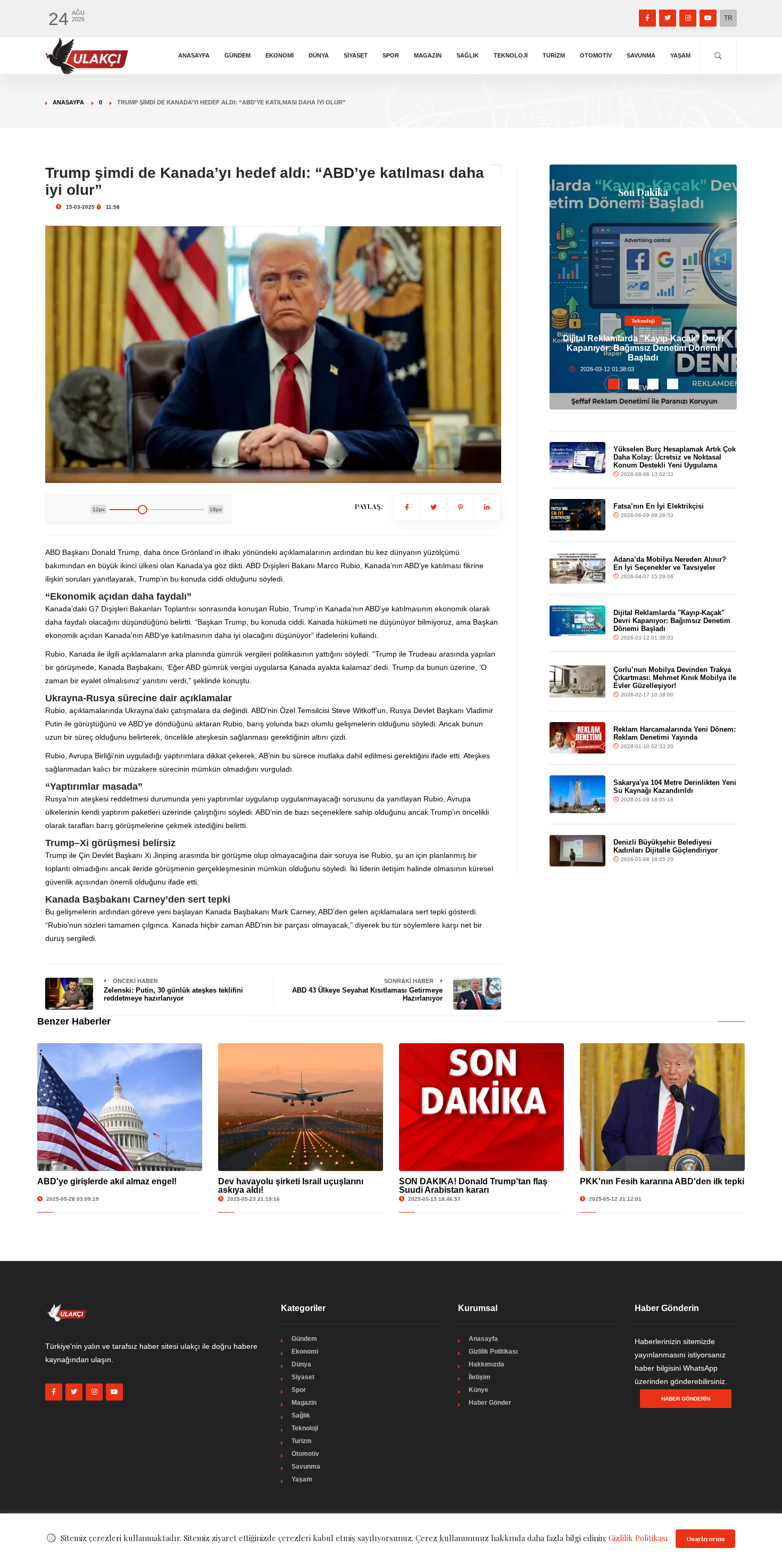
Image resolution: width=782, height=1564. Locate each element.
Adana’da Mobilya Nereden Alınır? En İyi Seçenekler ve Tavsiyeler (669, 563)
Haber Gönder (490, 1402)
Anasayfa (194, 55)
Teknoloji (511, 55)
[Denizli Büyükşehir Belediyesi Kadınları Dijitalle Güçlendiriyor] (578, 850)
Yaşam (680, 55)
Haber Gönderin (685, 1399)
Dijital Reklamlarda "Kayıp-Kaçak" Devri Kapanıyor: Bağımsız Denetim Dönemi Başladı (643, 348)
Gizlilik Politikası (493, 1351)
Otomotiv (596, 55)
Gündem (237, 55)
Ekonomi (279, 55)
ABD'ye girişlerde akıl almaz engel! (107, 1181)
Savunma (641, 55)
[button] (613, 384)
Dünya (319, 55)
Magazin (428, 55)
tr (728, 18)
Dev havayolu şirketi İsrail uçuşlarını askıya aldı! (290, 1185)
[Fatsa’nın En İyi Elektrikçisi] (578, 514)
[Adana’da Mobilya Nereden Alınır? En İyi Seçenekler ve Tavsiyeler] (578, 568)
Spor (390, 55)
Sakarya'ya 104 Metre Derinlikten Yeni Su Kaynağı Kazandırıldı (674, 787)
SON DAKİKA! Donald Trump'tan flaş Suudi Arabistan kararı (473, 1185)
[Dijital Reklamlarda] (578, 620)
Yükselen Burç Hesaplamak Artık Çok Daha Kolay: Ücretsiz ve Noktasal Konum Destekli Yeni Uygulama (674, 457)
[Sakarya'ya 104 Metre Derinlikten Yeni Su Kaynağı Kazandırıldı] (578, 794)
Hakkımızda (486, 1364)
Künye (478, 1390)
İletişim (479, 1377)
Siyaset (356, 55)
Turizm (554, 55)
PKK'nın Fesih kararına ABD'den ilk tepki (662, 1181)
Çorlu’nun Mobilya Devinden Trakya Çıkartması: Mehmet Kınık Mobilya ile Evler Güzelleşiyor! (674, 678)
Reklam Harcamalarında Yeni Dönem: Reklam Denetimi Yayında (674, 733)
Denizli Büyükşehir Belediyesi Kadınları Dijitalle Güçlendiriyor (665, 846)
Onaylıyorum (705, 1539)
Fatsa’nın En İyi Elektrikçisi (658, 506)
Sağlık (467, 55)
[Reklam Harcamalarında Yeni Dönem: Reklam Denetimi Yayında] (578, 738)
